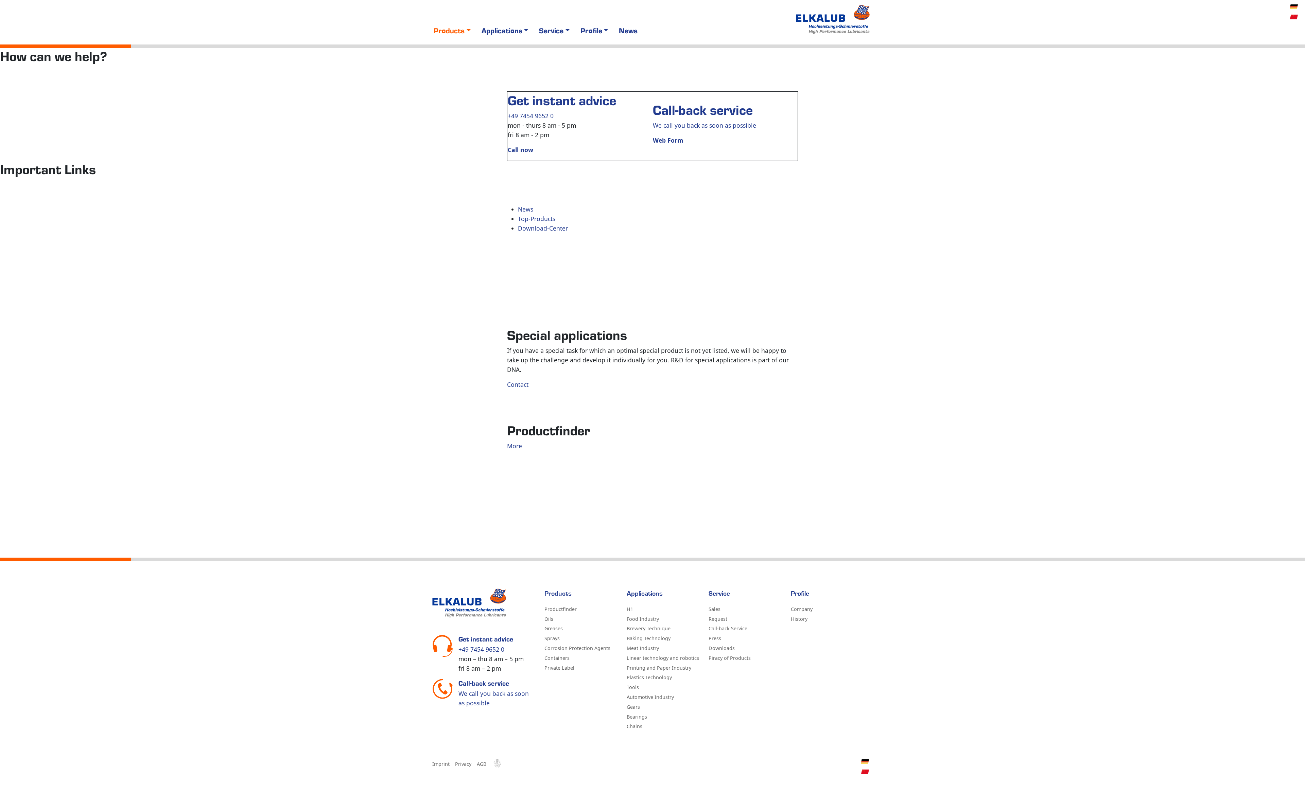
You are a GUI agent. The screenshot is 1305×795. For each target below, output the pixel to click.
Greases (553, 628)
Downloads (722, 648)
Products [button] (449, 30)
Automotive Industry (650, 697)
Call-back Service (728, 628)
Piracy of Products (730, 658)
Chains (634, 726)
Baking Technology (649, 638)
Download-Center (543, 228)
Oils (548, 619)
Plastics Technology (649, 677)
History (799, 619)
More (514, 446)
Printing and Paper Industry (659, 668)
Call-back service (703, 109)
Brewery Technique (649, 628)
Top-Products (536, 219)
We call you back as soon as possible (704, 125)
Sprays (552, 638)
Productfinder (560, 609)
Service (719, 593)
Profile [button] (591, 30)
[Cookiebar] (497, 763)
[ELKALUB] (833, 19)
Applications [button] (502, 30)
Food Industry (643, 619)
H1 (630, 609)
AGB (481, 764)
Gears (633, 707)
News (628, 30)
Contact (517, 384)
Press (715, 638)
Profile (800, 593)
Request (718, 619)
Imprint (441, 764)
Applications (645, 593)
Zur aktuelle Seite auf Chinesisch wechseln (1294, 17)
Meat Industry (643, 648)
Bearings (637, 716)
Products (558, 593)
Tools (633, 687)
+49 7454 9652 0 (531, 116)
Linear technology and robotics (663, 658)
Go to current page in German (1294, 7)
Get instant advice (562, 100)
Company (802, 609)
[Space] (484, 603)
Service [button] (551, 30)
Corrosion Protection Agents (577, 648)
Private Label (559, 668)
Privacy (463, 764)
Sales (714, 609)
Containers (557, 658)
